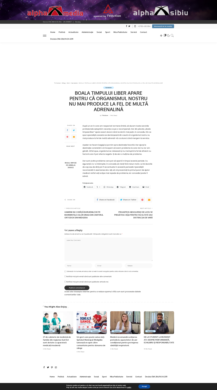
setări (129, 387)
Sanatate (108, 87)
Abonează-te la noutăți (163, 26)
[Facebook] (67, 130)
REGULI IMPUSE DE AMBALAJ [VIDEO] (71, 165)
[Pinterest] (67, 137)
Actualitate (84, 331)
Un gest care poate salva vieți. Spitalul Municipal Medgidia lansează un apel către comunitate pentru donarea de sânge (91, 342)
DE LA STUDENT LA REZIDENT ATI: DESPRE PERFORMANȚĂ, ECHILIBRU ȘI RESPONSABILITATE (159, 340)
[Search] (172, 35)
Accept (144, 386)
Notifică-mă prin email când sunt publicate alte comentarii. (89, 276)
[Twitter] (74, 130)
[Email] (74, 137)
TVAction (105, 115)
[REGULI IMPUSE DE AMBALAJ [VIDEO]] (71, 155)
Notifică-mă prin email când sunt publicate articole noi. (87, 282)
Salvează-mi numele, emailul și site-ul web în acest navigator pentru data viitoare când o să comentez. (102, 271)
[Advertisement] (108, 59)
